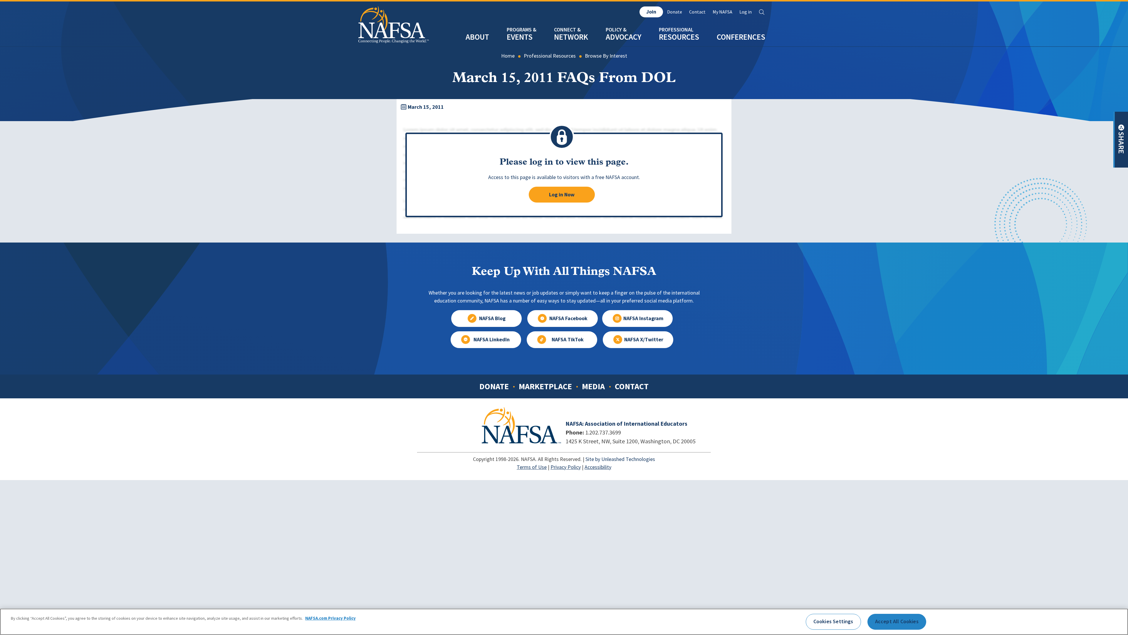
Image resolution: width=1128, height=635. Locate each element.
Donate (674, 12)
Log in (745, 12)
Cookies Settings (833, 621)
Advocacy (623, 36)
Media (593, 386)
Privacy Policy (565, 467)
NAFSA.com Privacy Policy (330, 618)
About (477, 36)
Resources (679, 36)
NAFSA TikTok (568, 339)
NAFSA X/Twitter (643, 339)
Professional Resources (550, 55)
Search (761, 12)
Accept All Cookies (897, 621)
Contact (697, 12)
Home (508, 55)
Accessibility (598, 467)
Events (520, 36)
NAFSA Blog (492, 318)
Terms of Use (532, 467)
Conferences (741, 36)
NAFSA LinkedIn (492, 339)
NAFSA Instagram (643, 318)
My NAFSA (722, 12)
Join (651, 11)
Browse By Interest (606, 55)
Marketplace (545, 386)
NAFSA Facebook (568, 318)
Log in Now (562, 194)
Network (571, 36)
